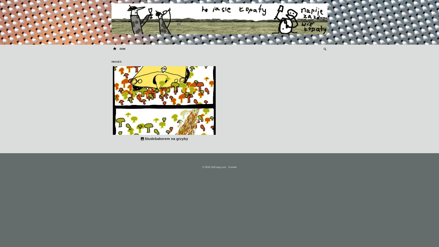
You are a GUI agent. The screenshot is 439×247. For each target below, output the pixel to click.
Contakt (232, 167)
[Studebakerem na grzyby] (164, 100)
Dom (122, 49)
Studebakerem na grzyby (166, 139)
